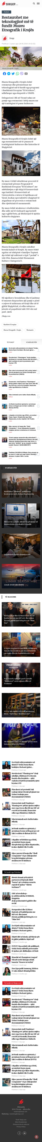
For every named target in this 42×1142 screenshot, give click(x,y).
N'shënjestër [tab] (31, 342)
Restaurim (30, 330)
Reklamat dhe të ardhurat (21, 1124)
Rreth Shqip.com (21, 1120)
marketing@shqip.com (16, 1114)
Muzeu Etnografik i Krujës (12, 330)
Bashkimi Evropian (10, 324)
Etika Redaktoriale (21, 1122)
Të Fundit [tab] (10, 342)
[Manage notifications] (36, 1137)
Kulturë (6, 12)
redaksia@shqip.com (20, 1111)
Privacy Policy (21, 1127)
